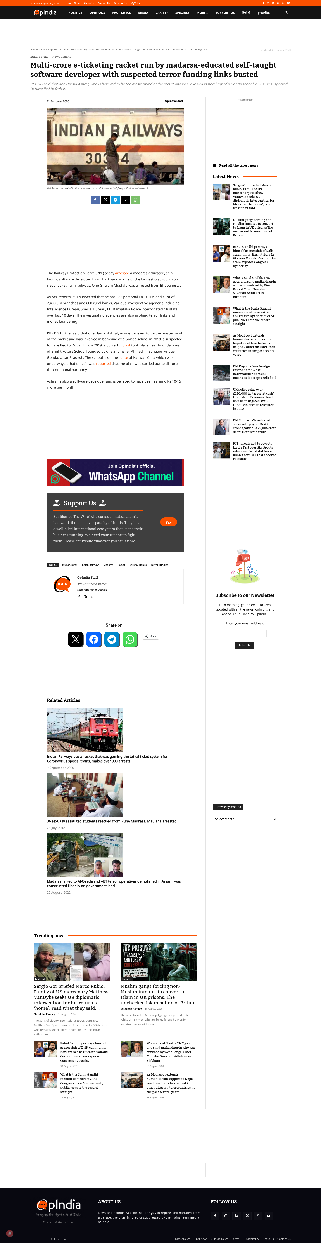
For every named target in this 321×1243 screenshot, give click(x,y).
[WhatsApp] (283, 3)
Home (34, 49)
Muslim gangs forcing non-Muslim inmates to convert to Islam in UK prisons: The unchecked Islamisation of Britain (158, 995)
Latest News (226, 176)
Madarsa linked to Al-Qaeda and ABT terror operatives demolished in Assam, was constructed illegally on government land (114, 883)
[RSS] (273, 3)
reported (103, 363)
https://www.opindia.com (91, 583)
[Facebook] (263, 3)
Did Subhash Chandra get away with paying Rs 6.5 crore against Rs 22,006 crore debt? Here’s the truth (254, 426)
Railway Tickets (138, 564)
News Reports (49, 49)
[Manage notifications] (9, 1233)
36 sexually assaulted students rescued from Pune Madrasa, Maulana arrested (112, 821)
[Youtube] (288, 3)
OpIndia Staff (174, 101)
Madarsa (108, 564)
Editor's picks (39, 56)
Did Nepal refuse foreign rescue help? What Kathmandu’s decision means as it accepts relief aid (254, 372)
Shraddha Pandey (44, 1014)
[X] (278, 3)
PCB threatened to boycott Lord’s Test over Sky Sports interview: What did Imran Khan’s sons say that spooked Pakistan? (254, 451)
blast (126, 345)
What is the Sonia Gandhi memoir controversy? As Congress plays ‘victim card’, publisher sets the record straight (81, 1083)
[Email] (125, 200)
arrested (122, 273)
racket (121, 564)
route (123, 357)
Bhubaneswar (69, 564)
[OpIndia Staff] (62, 586)
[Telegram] (115, 200)
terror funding (159, 564)
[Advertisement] (140, 1136)
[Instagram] (268, 3)
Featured (40, 978)
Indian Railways (90, 564)
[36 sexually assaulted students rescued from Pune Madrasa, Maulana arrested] (117, 795)
